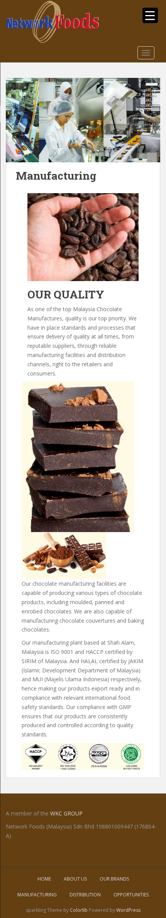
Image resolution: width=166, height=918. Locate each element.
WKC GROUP (66, 813)
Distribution (85, 894)
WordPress (128, 910)
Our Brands (114, 879)
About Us (75, 879)
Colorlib (79, 910)
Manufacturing (37, 894)
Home (44, 879)
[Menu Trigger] (150, 15)
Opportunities (131, 894)
